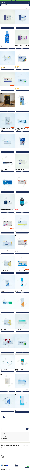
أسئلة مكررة (2, 454)
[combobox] (15, 5)
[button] (2, 67)
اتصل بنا (1, 453)
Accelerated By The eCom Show (5, 469)
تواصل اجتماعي (2, 456)
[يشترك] (27, 429)
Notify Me (7, 48)
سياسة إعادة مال (2, 457)
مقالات (1, 455)
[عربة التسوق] (27, 2)
